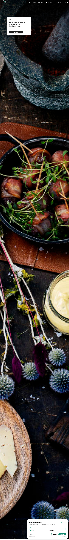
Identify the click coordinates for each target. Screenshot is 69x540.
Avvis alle (31, 534)
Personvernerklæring (32, 536)
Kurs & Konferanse (59, 2)
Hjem (29, 2)
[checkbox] (38, 527)
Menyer (34, 2)
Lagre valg (55, 534)
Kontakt (66, 2)
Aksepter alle (62, 534)
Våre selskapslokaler (49, 2)
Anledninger (40, 2)
